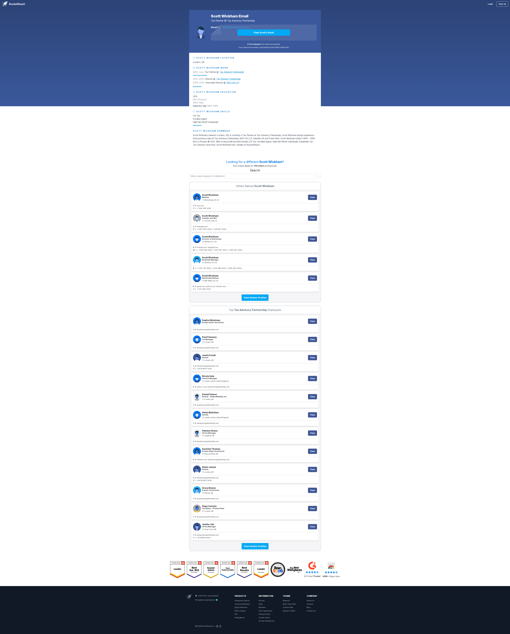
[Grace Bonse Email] (197, 490)
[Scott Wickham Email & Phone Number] (197, 197)
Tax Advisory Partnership (241, 20)
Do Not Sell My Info (266, 621)
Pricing (261, 600)
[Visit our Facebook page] (217, 626)
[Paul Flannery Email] (197, 339)
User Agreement (265, 611)
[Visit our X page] (220, 626)
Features (286, 600)
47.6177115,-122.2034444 (207, 596)
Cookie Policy (264, 617)
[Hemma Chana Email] (197, 433)
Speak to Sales (289, 611)
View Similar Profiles (255, 297)
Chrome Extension (242, 604)
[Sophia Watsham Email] (197, 321)
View (312, 197)
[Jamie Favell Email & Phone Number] (197, 358)
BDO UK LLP (233, 82)
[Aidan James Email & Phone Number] (197, 469)
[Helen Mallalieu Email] (197, 415)
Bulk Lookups (240, 611)
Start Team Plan (289, 604)
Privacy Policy (264, 614)
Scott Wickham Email (229, 16)
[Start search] (318, 176)
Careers (310, 604)
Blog (308, 607)
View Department (200, 75)
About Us (310, 600)
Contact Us (311, 611)
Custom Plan (288, 607)
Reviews (262, 607)
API (236, 614)
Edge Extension (241, 607)
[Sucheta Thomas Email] (197, 451)
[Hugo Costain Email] (197, 508)
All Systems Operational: (205, 600)
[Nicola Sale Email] (197, 378)
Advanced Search (242, 600)
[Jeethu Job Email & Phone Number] (197, 527)
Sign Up (502, 4)
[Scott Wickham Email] (200, 31)
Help (260, 604)
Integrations (240, 617)
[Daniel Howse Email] (197, 397)
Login (490, 4)
